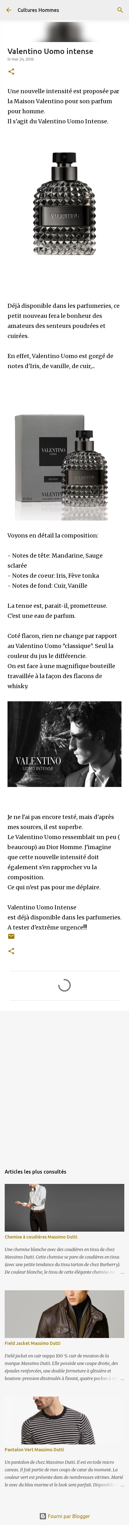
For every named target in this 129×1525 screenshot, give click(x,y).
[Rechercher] (120, 10)
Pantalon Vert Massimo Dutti (34, 1449)
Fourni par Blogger (68, 1516)
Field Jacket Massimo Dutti (32, 1343)
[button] (11, 72)
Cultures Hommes (38, 10)
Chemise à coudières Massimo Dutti (41, 1236)
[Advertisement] (64, 1084)
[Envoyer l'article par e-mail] (11, 939)
